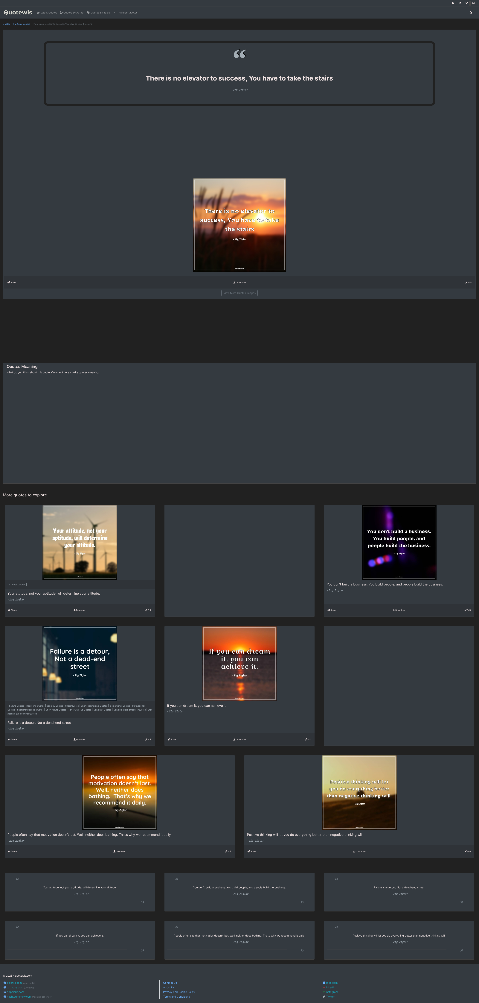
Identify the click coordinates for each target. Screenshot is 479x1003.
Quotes (6, 24)
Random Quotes (128, 12)
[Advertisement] (89, 143)
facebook (331, 982)
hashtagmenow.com (29, 996)
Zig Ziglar (240, 89)
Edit (469, 282)
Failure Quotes (17, 706)
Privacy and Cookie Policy (179, 991)
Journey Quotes (55, 706)
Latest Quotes (48, 12)
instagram (331, 991)
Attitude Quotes (17, 584)
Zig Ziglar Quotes (21, 24)
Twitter (330, 996)
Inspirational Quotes (120, 706)
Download (240, 282)
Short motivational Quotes (30, 709)
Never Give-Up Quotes (80, 709)
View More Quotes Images (240, 293)
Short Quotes (72, 706)
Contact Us (170, 982)
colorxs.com (21, 982)
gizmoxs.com (20, 987)
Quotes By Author (73, 12)
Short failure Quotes (56, 709)
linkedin (330, 987)
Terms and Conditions (176, 996)
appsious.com (15, 991)
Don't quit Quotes (103, 709)
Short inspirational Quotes (94, 706)
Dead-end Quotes (35, 706)
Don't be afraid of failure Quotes (130, 709)
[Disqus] (239, 430)
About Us (168, 987)
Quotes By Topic (100, 12)
